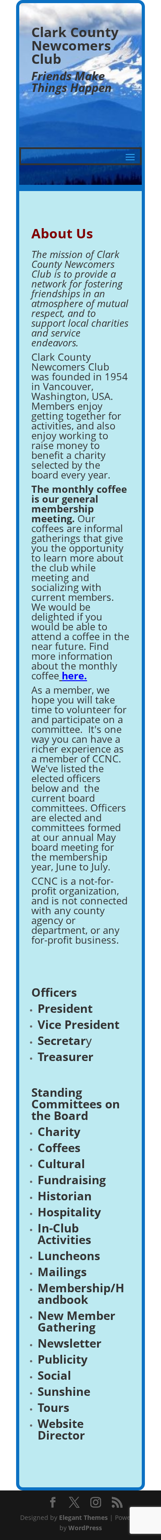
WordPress (85, 1527)
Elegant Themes (83, 1517)
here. (74, 675)
